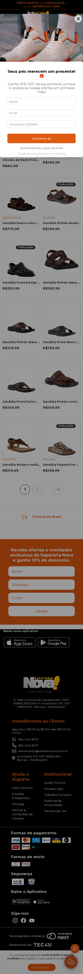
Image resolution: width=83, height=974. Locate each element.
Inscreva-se (41, 138)
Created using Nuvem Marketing (42, 153)
